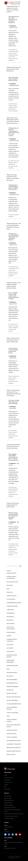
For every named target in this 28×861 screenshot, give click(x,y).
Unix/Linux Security (12, 730)
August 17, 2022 (13, 303)
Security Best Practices (13, 696)
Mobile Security (7, 798)
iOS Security (10, 644)
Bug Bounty (10, 585)
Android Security (11, 573)
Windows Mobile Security (14, 751)
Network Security (8, 802)
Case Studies (7, 789)
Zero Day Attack (11, 754)
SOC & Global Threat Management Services (12, 810)
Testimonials (7, 779)
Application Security (8, 800)
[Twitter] (6, 834)
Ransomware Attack (13, 55)
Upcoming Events (11, 733)
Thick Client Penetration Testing (13, 725)
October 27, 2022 (13, 27)
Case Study (10, 592)
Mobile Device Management (10, 661)
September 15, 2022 (14, 194)
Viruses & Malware (12, 737)
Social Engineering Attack (14, 703)
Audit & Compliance (8, 805)
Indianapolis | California (9, 848)
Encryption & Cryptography (11, 628)
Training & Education (9, 818)
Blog (5, 786)
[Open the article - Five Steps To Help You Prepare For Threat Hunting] (10, 393)
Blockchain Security (12, 581)
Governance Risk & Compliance (12, 640)
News (8, 669)
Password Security (12, 672)
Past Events (10, 676)
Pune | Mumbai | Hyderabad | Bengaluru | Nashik (13, 843)
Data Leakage (12, 51)
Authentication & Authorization (11, 577)
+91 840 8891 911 (8, 827)
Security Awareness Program (11, 816)
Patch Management (12, 679)
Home (5, 775)
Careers (6, 784)
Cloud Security (13, 324)
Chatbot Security (11, 595)
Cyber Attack (13, 160)
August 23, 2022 (13, 244)
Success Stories (8, 782)
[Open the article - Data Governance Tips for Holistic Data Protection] (10, 70)
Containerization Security (14, 602)
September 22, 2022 (14, 140)
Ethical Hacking (11, 632)
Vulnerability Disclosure (14, 744)
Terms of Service (10, 856)
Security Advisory (13, 432)
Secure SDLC (10, 690)
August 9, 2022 (12, 357)
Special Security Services (10, 807)
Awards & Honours (8, 777)
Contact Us (6, 831)
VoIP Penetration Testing (14, 740)
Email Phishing (11, 623)
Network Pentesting (13, 489)
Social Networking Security (12, 708)
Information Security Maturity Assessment (13, 813)
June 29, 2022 (12, 408)
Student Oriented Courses (12, 720)
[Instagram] (17, 834)
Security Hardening (13, 110)
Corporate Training (12, 606)
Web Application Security (14, 747)
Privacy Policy (18, 856)
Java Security (10, 651)
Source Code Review (12, 712)
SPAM (8, 716)
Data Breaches (13, 49)
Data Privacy (10, 620)
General (15, 53)
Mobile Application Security (12, 655)
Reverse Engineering (12, 686)
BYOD (8, 588)
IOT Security (16, 325)
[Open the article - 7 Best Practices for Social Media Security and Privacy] (10, 341)
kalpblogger (13, 25)
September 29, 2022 (14, 85)
